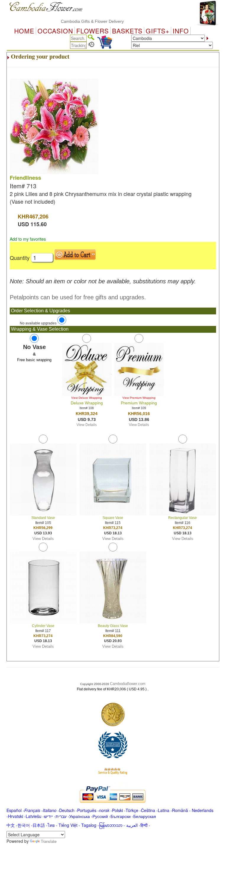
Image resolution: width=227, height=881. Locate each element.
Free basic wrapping (34, 360)
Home (24, 31)
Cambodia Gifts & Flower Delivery (83, 21)
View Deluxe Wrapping (86, 397)
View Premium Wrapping (138, 397)
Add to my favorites (28, 239)
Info (181, 31)
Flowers (92, 31)
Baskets (127, 31)
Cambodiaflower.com (127, 683)
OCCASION (55, 31)
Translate (48, 841)
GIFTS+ (157, 31)
